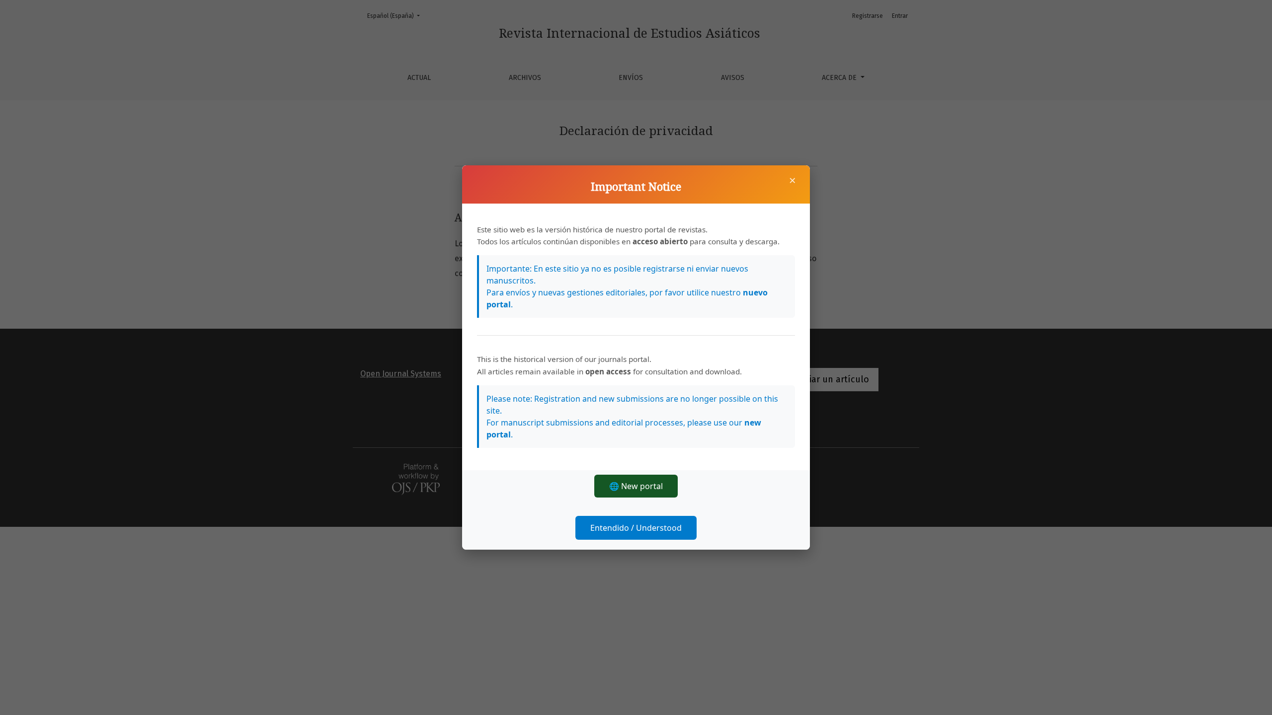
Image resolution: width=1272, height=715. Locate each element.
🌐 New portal (636, 486)
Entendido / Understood (636, 527)
